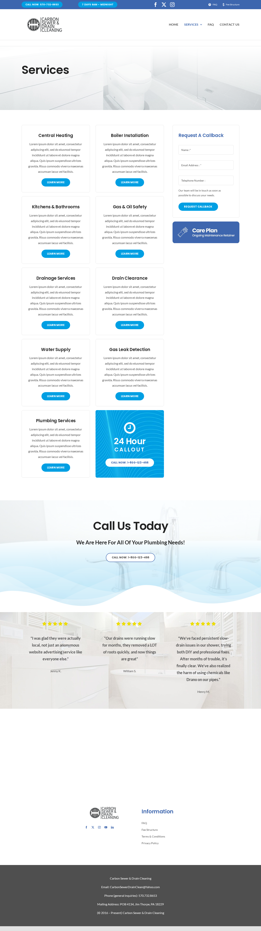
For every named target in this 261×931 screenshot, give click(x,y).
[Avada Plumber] (44, 18)
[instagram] (172, 4)
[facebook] (155, 4)
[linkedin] (112, 827)
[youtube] (106, 827)
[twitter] (164, 4)
